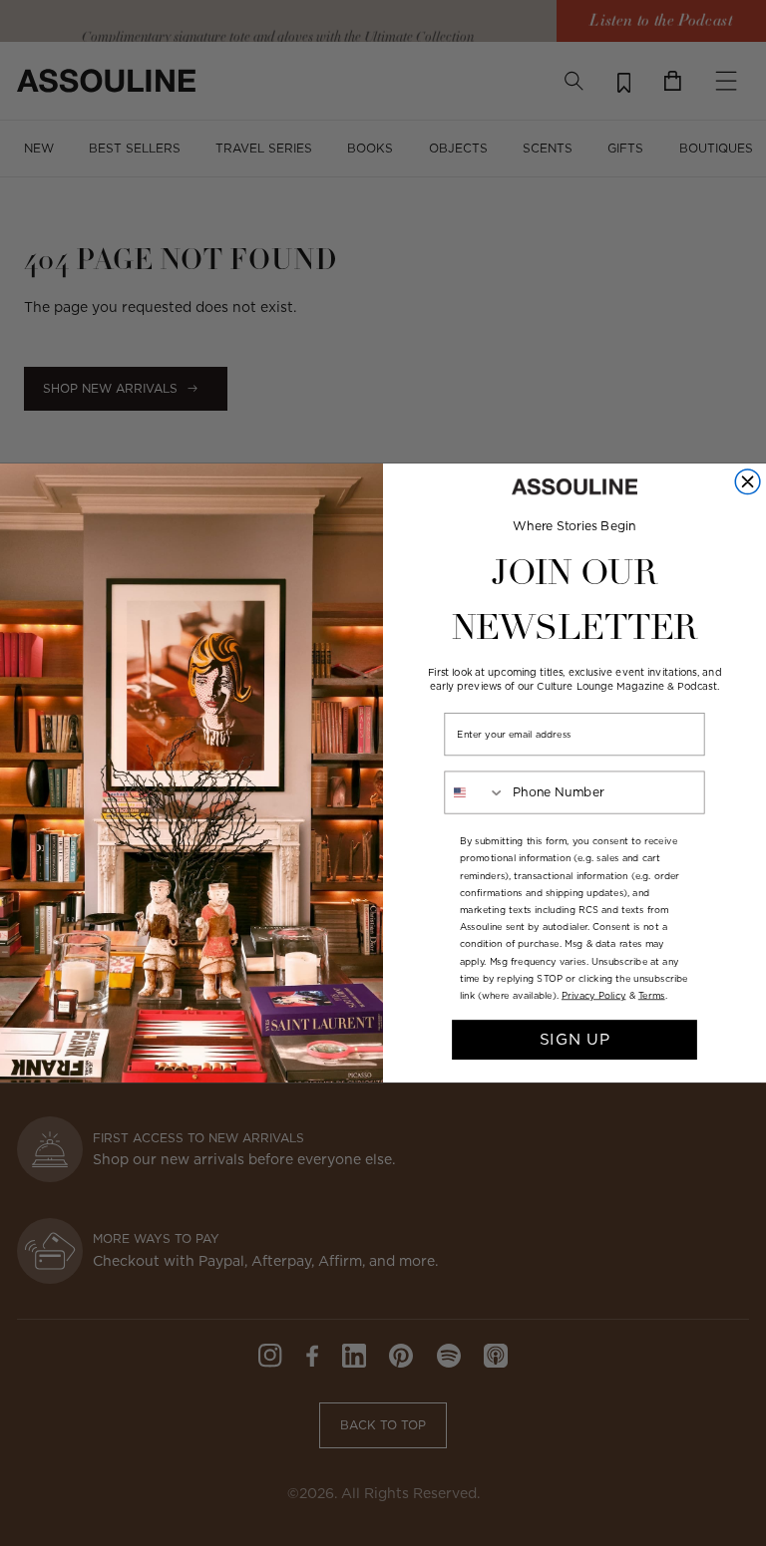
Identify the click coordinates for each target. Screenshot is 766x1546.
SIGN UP (575, 1039)
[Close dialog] (747, 481)
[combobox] (475, 792)
